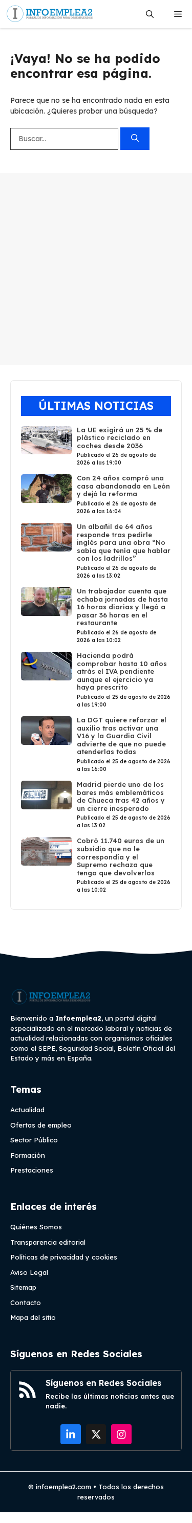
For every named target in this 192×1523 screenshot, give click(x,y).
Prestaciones (31, 1170)
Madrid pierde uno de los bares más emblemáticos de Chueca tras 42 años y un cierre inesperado (121, 796)
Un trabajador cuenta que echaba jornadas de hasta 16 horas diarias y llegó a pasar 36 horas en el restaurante (122, 607)
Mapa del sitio (33, 1317)
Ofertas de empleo (41, 1125)
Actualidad (27, 1110)
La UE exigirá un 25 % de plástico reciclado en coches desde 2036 (119, 438)
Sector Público (34, 1140)
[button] (150, 14)
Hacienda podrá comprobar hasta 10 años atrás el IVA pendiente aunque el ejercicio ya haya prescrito (122, 671)
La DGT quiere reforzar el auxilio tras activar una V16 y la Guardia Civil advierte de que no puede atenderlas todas (121, 736)
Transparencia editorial (48, 1242)
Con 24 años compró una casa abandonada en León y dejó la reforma (123, 486)
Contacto (25, 1302)
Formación (27, 1155)
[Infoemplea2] (50, 14)
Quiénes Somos (36, 1227)
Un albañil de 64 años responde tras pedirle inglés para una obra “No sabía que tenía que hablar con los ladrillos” (123, 542)
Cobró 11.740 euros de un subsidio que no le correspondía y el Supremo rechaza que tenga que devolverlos (120, 856)
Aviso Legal (29, 1272)
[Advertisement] (96, 269)
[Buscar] (135, 138)
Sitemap (23, 1287)
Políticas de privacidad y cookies (63, 1257)
